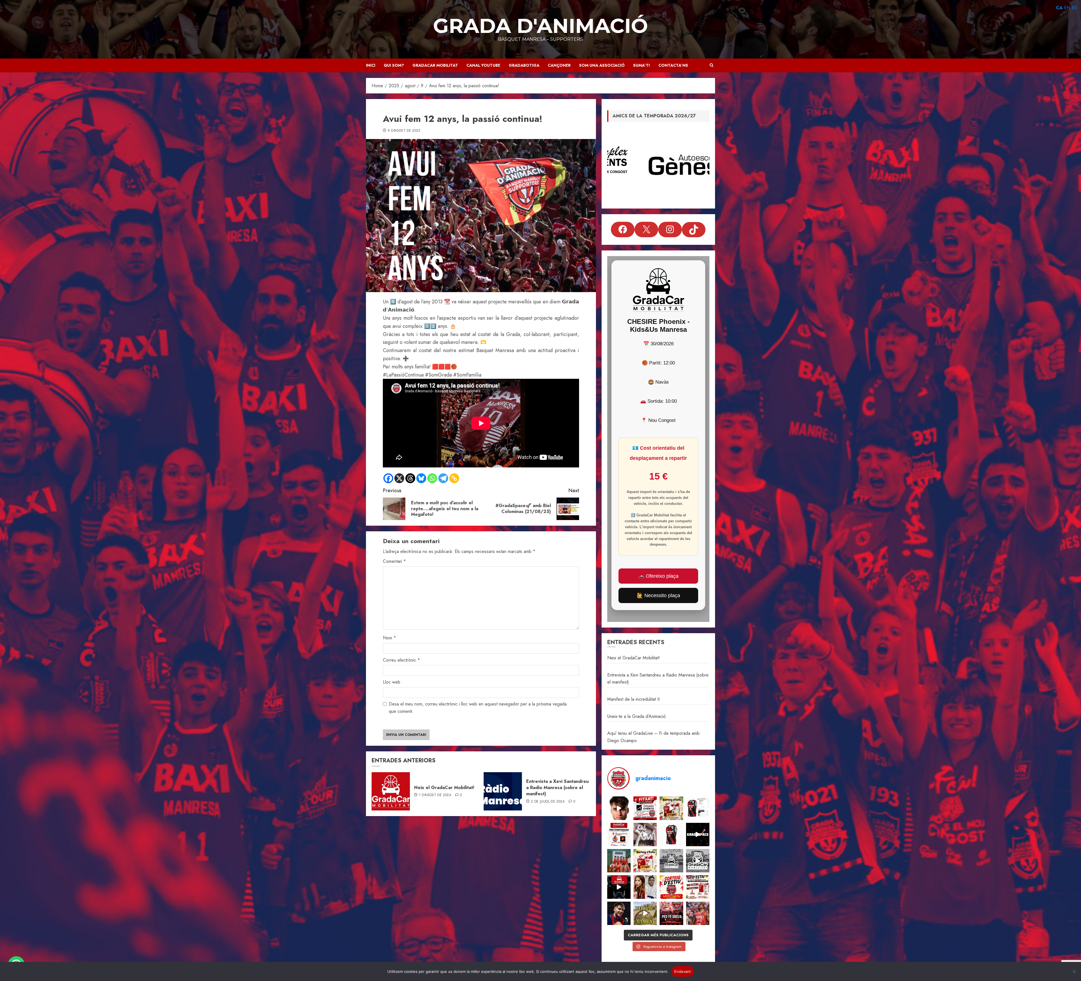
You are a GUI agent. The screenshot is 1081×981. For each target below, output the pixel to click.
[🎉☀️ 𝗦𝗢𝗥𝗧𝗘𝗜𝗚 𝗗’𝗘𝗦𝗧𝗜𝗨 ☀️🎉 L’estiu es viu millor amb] (645, 860)
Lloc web (391, 682)
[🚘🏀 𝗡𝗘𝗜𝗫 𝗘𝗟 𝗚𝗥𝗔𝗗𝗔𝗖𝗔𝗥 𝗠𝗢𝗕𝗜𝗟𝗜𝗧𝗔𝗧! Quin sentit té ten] (697, 860)
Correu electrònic (401, 660)
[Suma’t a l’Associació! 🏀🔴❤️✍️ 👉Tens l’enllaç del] (671, 913)
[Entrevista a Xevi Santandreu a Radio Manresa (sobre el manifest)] (503, 791)
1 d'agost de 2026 (435, 795)
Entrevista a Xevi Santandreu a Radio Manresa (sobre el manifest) (557, 787)
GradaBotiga (524, 65)
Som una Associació (602, 65)
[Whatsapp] (432, 478)
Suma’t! (641, 65)
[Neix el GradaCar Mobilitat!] (391, 791)
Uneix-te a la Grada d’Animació (636, 716)
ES (1074, 8)
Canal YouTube (483, 65)
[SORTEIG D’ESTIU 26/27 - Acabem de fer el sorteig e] (671, 808)
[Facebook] (388, 478)
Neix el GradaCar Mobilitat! (444, 787)
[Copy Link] (454, 478)
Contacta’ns (673, 65)
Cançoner (559, 65)
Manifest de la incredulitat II (633, 699)
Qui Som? (394, 65)
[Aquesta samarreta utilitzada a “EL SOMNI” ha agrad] (697, 808)
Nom (389, 638)
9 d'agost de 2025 (404, 131)
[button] (711, 65)
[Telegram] (443, 478)
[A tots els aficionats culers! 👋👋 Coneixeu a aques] (619, 860)
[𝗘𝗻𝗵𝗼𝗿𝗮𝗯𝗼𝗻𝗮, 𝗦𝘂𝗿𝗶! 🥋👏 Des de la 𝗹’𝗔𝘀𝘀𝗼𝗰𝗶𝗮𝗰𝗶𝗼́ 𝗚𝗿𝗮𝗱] (645, 887)
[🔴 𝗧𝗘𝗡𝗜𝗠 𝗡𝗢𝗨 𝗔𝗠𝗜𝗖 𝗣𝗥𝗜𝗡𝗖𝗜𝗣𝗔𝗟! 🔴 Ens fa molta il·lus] (645, 834)
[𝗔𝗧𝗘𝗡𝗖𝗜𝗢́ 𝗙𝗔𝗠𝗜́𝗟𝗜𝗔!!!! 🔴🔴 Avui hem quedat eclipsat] (671, 834)
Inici (370, 65)
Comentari (394, 561)
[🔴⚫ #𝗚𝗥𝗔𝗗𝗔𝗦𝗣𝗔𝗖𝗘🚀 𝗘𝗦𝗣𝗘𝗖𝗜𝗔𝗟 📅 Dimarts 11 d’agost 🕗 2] (697, 834)
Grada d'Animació (540, 25)
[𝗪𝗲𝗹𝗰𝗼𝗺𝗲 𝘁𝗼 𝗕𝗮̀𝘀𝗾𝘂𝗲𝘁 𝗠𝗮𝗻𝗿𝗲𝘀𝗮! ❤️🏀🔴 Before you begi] (645, 913)
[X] (399, 478)
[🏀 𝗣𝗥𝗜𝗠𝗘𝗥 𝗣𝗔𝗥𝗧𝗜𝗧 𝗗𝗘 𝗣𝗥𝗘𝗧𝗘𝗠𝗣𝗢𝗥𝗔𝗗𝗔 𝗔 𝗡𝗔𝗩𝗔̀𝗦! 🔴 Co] (619, 834)
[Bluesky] (421, 478)
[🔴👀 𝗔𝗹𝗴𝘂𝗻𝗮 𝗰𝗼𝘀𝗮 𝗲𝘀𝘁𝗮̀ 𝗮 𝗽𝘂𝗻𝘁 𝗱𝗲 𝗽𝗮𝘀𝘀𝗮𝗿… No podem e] (619, 808)
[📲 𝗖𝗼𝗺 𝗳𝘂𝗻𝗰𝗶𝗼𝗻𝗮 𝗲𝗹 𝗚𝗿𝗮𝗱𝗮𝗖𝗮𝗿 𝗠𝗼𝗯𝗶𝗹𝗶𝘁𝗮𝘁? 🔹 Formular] (671, 860)
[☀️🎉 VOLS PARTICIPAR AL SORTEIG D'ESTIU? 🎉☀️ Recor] (671, 887)
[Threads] (410, 478)
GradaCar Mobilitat (435, 65)
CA (1059, 8)
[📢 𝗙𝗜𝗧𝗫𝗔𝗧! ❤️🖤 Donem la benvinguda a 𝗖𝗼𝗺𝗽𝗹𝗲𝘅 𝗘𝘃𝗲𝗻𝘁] (645, 808)
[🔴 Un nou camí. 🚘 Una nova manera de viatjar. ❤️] (619, 887)
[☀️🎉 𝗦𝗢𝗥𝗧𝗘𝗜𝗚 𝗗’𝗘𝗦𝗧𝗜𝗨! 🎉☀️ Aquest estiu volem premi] (697, 887)
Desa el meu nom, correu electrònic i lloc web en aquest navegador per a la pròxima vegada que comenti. (478, 708)
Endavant (682, 971)
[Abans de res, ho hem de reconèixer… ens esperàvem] (619, 913)
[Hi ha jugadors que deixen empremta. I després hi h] (697, 913)
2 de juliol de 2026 (548, 801)
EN (1067, 8)
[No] (1074, 971)
